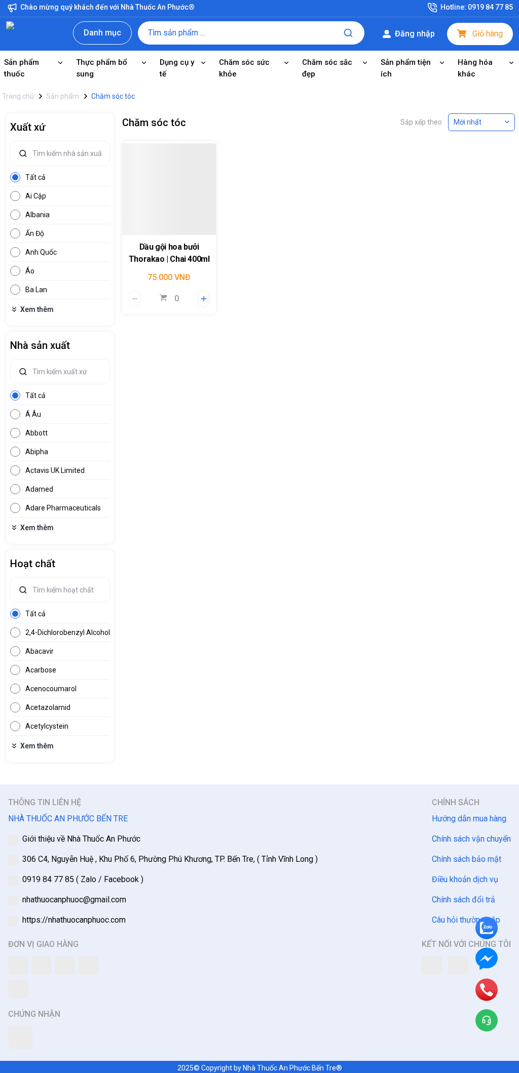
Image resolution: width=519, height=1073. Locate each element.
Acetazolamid (47, 707)
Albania (37, 215)
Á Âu (33, 414)
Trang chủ (18, 96)
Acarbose (40, 670)
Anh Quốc (41, 252)
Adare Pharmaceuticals (63, 508)
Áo (29, 271)
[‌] (169, 188)
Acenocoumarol (51, 689)
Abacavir (39, 651)
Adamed (39, 489)
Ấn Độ (34, 233)
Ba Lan (36, 290)
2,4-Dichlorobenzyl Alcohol (67, 632)
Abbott (36, 433)
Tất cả (35, 177)
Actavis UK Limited (55, 470)
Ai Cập (35, 196)
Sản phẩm (62, 96)
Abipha (36, 452)
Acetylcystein (46, 726)
